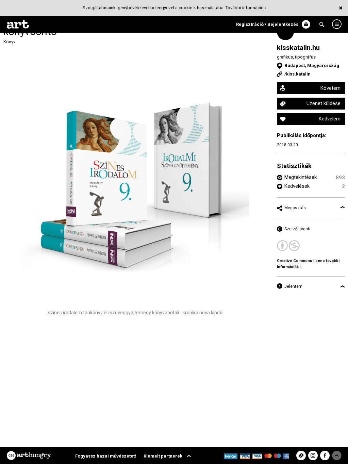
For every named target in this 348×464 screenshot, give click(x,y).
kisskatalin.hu (298, 48)
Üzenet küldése (323, 103)
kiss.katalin (298, 74)
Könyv (9, 41)
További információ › (246, 7)
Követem (330, 88)
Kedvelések (297, 186)
